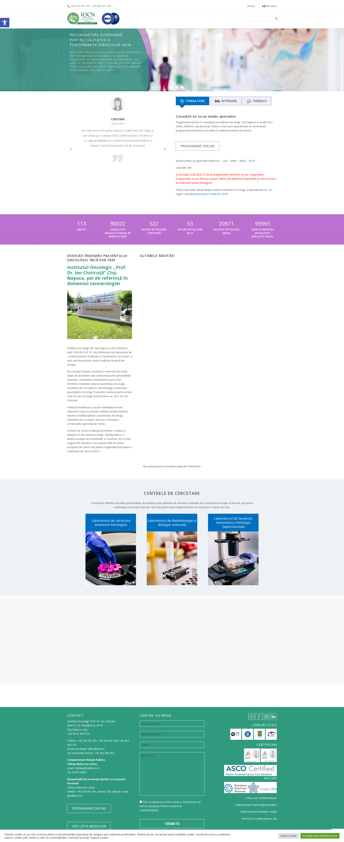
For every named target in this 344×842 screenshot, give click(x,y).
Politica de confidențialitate (261, 798)
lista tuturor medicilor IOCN (212, 194)
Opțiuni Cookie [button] (288, 835)
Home (251, 6)
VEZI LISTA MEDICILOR (89, 826)
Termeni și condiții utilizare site (259, 818)
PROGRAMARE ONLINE (197, 146)
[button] (4, 22)
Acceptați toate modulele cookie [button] (320, 835)
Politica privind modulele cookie (258, 811)
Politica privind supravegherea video (256, 804)
